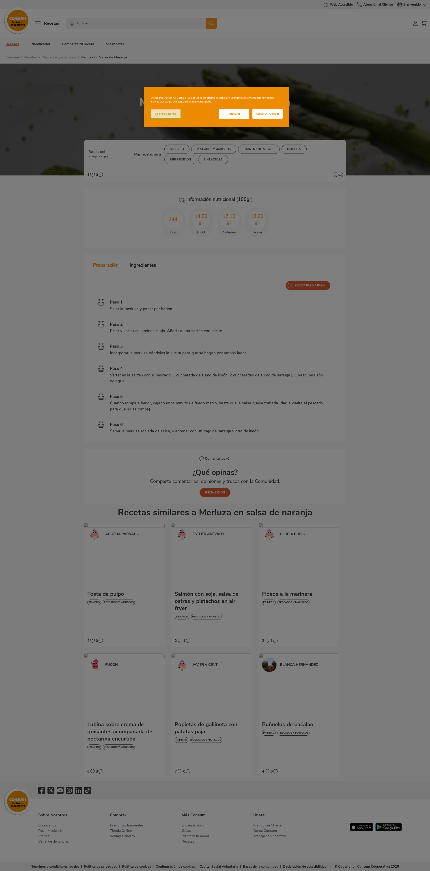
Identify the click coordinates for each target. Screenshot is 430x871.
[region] (216, 107)
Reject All (234, 113)
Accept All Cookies (267, 113)
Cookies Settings (165, 113)
